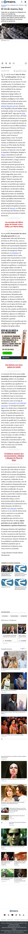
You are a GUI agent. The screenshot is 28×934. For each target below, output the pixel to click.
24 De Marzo (4, 616)
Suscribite (7, 353)
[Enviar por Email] (13, 63)
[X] (8, 915)
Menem (12, 208)
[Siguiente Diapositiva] (26, 632)
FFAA (23, 113)
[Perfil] (14, 911)
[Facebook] (4, 915)
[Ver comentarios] (26, 5)
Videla (3, 155)
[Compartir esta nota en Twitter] (6, 63)
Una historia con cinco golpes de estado (14, 366)
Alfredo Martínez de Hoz (9, 106)
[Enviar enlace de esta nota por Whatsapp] (10, 63)
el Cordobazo (14, 253)
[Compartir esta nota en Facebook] (2, 63)
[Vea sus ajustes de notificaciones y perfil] (25, 1)
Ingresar (21, 1)
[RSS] (19, 915)
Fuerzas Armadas (14, 616)
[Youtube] (12, 915)
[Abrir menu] (2, 2)
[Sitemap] (23, 915)
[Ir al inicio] (10, 2)
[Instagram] (16, 915)
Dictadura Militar (24, 616)
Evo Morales (12, 508)
